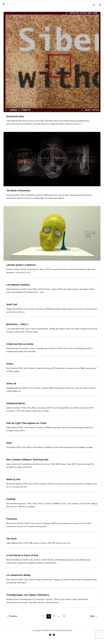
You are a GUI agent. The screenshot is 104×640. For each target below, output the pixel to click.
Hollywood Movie (15, 403)
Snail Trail (11, 304)
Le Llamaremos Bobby (18, 575)
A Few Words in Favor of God (22, 555)
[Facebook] (50, 635)
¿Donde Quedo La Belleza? (21, 265)
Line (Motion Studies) (18, 284)
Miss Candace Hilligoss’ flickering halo (27, 459)
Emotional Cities (15, 116)
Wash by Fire (13, 479)
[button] (100, 5)
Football (10, 499)
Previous (11, 616)
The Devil (11, 538)
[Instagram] (54, 635)
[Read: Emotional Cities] (52, 62)
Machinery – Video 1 (17, 324)
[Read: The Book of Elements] (52, 159)
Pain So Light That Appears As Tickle (26, 423)
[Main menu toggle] (94, 5)
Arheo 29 (11, 383)
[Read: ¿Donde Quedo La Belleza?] (52, 233)
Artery (9, 363)
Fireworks (11, 518)
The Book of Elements (18, 190)
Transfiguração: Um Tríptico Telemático (27, 595)
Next (94, 616)
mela (9, 442)
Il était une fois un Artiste (19, 344)
